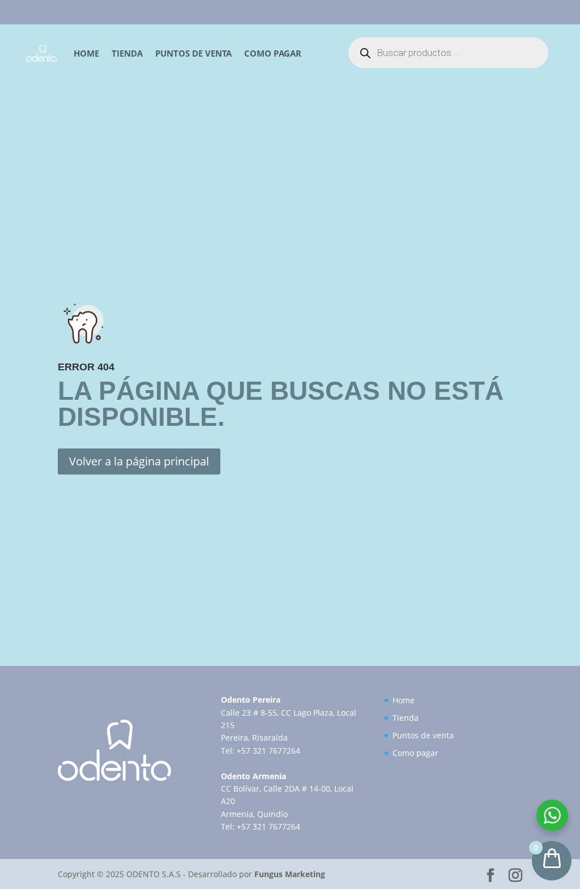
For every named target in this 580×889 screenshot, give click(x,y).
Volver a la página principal (139, 461)
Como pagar (272, 53)
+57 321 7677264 (268, 750)
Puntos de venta (193, 53)
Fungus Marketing (289, 874)
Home (86, 53)
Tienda (127, 53)
